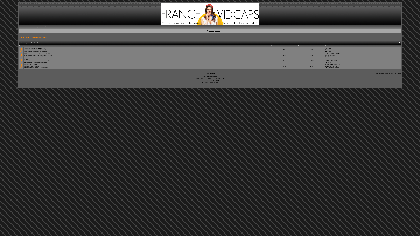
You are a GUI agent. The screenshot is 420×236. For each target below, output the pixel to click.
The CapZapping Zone (30, 64)
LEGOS (330, 51)
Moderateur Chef (37, 51)
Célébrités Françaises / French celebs (34, 48)
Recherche (393, 27)
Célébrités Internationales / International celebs (37, 53)
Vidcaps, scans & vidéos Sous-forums (33, 43)
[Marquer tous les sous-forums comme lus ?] (21, 60)
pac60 (329, 62)
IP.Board (208, 81)
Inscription (217, 31)
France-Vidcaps (25, 37)
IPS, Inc (218, 81)
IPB (207, 76)
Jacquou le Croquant (333, 67)
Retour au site (24, 27)
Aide (399, 27)
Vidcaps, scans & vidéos (39, 37)
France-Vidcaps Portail (36, 27)
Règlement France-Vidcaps (52, 27)
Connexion (211, 31)
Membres (385, 27)
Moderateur (45, 51)
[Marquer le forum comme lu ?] (21, 49)
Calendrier (379, 27)
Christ (329, 56)
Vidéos (26, 59)
